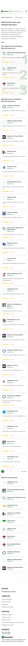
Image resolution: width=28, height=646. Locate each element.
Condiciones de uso (6, 617)
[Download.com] (5, 11)
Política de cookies (6, 619)
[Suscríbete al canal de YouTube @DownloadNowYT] (9, 633)
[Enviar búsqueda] (10, 11)
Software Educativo (19, 17)
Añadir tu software (6, 601)
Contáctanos (5, 604)
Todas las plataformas (6, 17)
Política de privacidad (6, 614)
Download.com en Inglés (7, 607)
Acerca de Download (6, 599)
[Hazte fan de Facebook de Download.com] (3, 633)
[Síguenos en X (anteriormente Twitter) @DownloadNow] (6, 633)
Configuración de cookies (8, 625)
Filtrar (2, 42)
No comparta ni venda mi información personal (12, 622)
